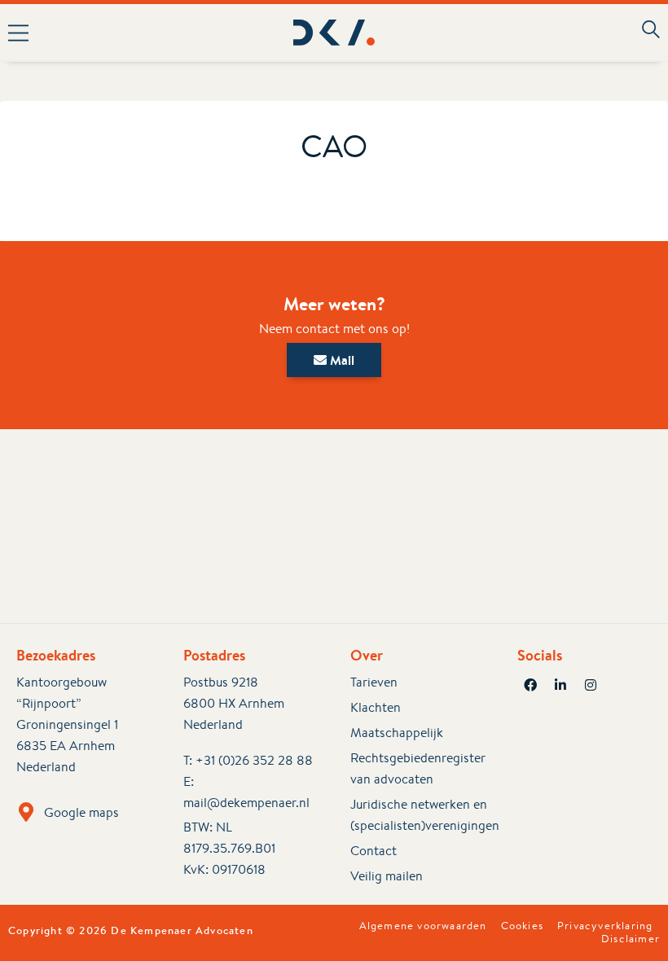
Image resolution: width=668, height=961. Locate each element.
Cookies (522, 925)
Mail (340, 360)
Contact (373, 850)
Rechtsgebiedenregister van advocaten (417, 768)
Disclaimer (630, 939)
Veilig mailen (386, 875)
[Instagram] (591, 685)
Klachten (375, 707)
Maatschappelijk (396, 732)
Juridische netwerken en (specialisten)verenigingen (417, 815)
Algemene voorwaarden (423, 925)
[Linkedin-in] (560, 685)
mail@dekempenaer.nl (246, 802)
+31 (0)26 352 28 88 (254, 760)
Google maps (81, 812)
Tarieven (374, 682)
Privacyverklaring (605, 925)
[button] (133, 32)
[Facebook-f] (530, 685)
